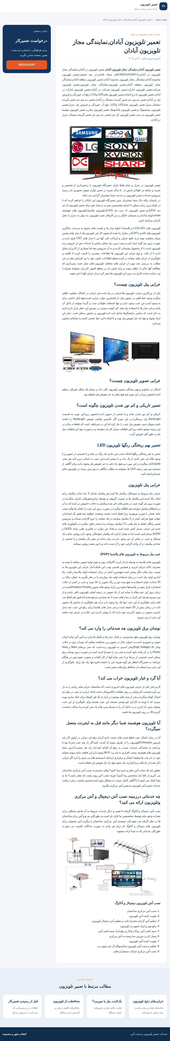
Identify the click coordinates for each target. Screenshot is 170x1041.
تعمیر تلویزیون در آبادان (91, 69)
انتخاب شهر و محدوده (14, 1034)
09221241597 (27, 64)
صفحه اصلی (13, 6)
